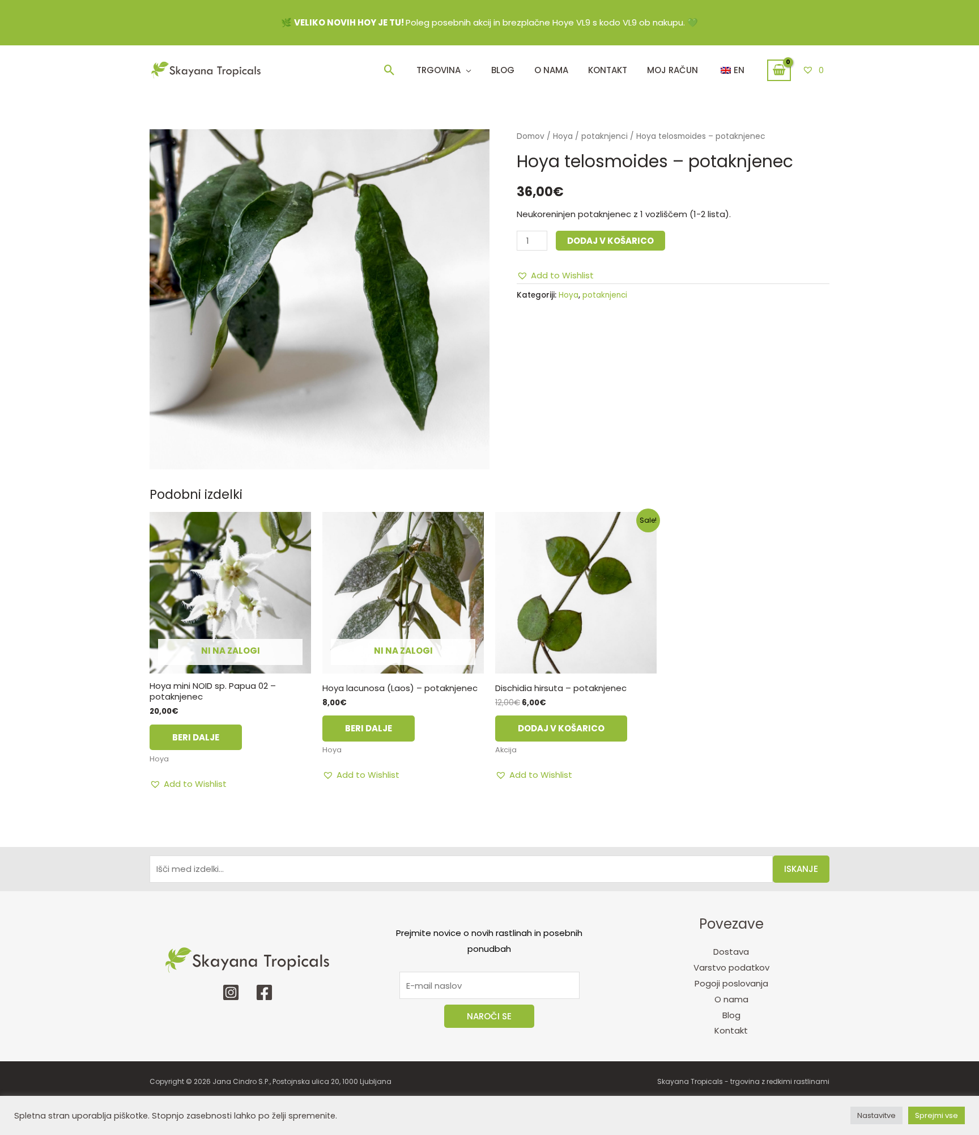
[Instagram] (231, 992)
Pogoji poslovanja (731, 983)
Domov (530, 136)
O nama (731, 999)
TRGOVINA (438, 70)
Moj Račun (672, 70)
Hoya (563, 136)
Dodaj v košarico (610, 241)
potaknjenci (604, 136)
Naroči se (489, 1016)
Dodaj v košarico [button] (561, 728)
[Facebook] (264, 992)
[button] (389, 70)
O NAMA (551, 70)
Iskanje (801, 869)
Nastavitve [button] (876, 1115)
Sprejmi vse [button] (936, 1115)
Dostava (731, 952)
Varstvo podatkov (731, 967)
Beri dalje (195, 737)
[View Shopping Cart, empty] (779, 70)
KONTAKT (607, 70)
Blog (502, 70)
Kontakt (731, 1030)
